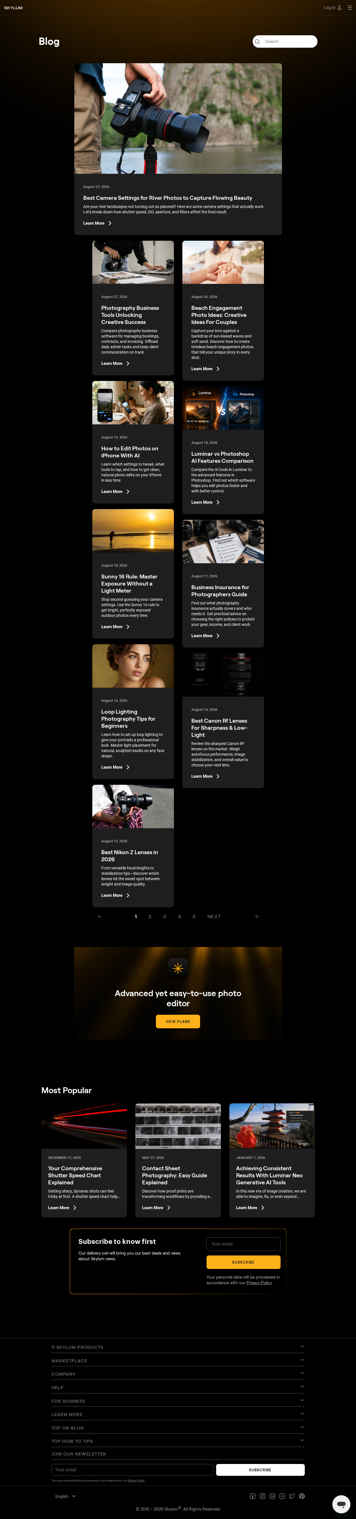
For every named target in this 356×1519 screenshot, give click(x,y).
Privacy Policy (259, 1282)
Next (214, 916)
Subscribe (243, 1262)
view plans (178, 1021)
